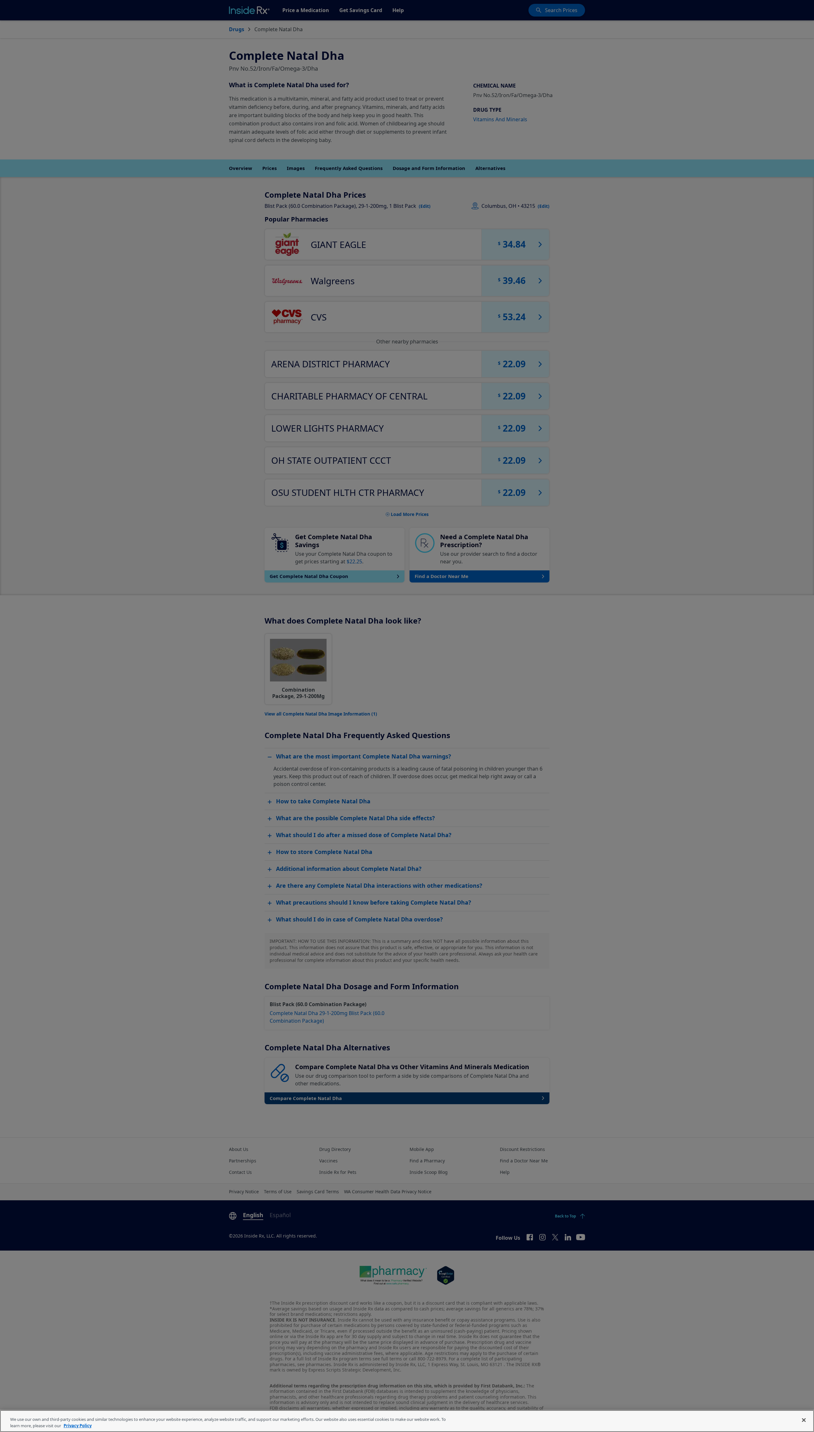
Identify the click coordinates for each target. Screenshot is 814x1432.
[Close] (804, 1420)
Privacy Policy (78, 1425)
